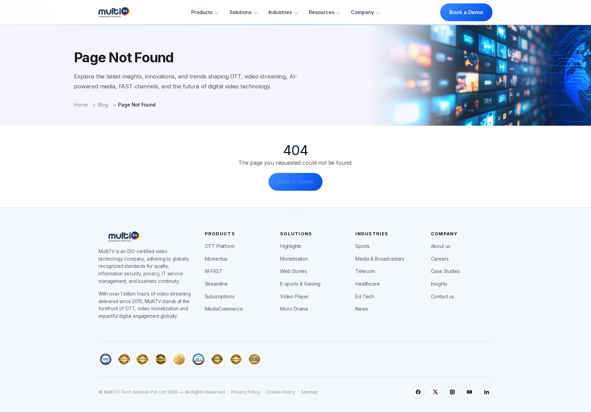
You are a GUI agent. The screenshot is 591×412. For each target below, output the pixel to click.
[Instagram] (452, 392)
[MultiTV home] (114, 12)
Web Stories (293, 271)
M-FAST (214, 271)
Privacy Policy (245, 392)
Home (81, 105)
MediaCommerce (224, 309)
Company (362, 12)
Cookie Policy (280, 392)
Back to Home (295, 181)
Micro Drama (294, 309)
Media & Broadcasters (379, 259)
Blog (103, 105)
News (361, 309)
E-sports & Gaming (300, 284)
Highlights (290, 246)
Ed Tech (364, 296)
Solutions (240, 12)
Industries (280, 12)
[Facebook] (418, 392)
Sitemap (309, 392)
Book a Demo (466, 12)
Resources (321, 12)
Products (202, 12)
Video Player (294, 296)
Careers (440, 259)
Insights (439, 284)
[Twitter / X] (435, 392)
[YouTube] (469, 392)
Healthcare (367, 284)
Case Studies (445, 271)
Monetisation (294, 259)
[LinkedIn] (486, 392)
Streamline (216, 284)
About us (440, 246)
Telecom (365, 271)
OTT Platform (220, 246)
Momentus (216, 259)
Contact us (442, 296)
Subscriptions (220, 296)
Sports (362, 246)
